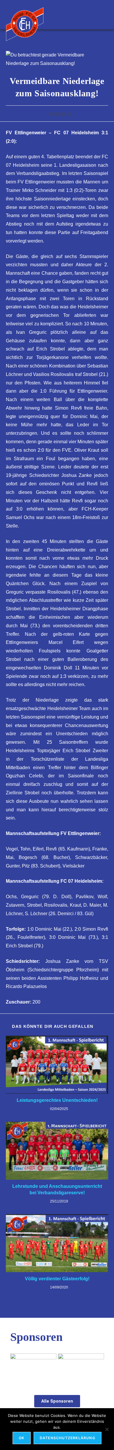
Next (96, 1366)
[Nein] (107, 1429)
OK (21, 1438)
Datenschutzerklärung (67, 1438)
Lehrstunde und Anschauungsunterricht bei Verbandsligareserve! (57, 1189)
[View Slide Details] (81, 1367)
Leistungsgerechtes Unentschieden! (57, 1100)
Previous (17, 1366)
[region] (57, 1367)
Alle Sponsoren (57, 1401)
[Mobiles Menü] (105, 14)
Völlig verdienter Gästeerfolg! (57, 1278)
